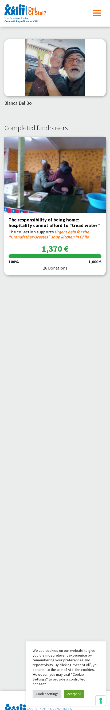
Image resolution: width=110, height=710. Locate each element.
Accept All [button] (74, 694)
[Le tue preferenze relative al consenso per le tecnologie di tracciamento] (101, 701)
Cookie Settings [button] (47, 694)
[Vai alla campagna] (55, 175)
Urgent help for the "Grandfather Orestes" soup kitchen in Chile (49, 234)
